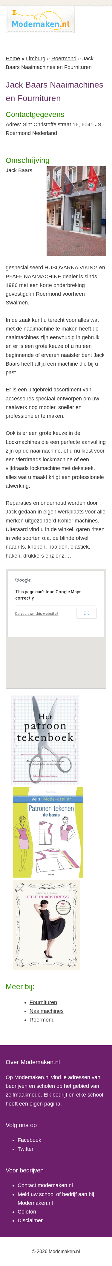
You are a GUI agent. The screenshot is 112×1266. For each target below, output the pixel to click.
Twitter (25, 1149)
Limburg (35, 58)
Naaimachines (47, 1011)
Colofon (27, 1212)
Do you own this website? (37, 614)
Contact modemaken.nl (45, 1185)
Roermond (63, 58)
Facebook (29, 1140)
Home (13, 58)
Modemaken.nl (40, 19)
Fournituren (43, 1002)
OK (86, 613)
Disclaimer (30, 1220)
